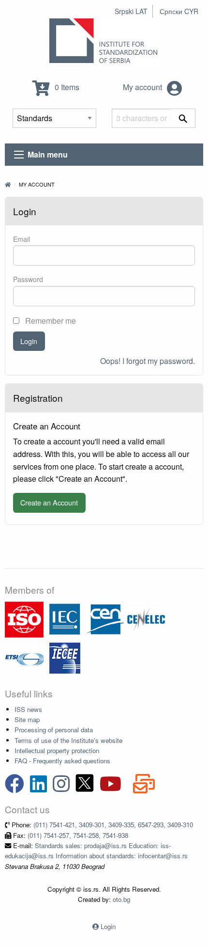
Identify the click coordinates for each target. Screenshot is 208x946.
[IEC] (64, 618)
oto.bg (121, 899)
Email (21, 239)
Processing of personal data (54, 729)
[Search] (183, 118)
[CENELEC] (146, 618)
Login (28, 341)
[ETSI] (24, 657)
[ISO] (24, 618)
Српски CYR (179, 11)
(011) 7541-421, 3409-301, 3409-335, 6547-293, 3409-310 (113, 824)
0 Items (66, 87)
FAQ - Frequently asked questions (62, 760)
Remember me (49, 320)
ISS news (28, 709)
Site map (27, 719)
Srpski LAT (131, 11)
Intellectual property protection (57, 750)
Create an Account (49, 502)
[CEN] (105, 618)
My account (143, 87)
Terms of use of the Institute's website (68, 740)
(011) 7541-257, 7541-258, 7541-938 (78, 835)
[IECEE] (64, 657)
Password (28, 279)
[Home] (8, 184)
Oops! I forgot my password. (147, 360)
